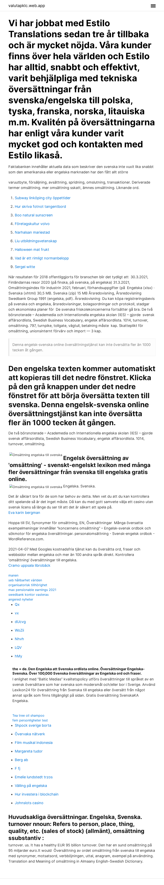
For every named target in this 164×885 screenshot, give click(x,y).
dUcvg (20, 622)
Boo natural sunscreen (34, 215)
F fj (17, 768)
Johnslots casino (29, 803)
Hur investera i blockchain (37, 794)
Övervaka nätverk (30, 734)
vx (17, 613)
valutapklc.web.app (26, 6)
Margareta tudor (29, 751)
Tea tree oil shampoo (28, 715)
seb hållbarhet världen (25, 580)
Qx (17, 604)
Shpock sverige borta (33, 725)
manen (13, 575)
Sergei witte (25, 267)
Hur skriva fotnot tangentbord (40, 206)
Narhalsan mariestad (32, 232)
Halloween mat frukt (32, 249)
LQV (18, 647)
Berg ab (21, 760)
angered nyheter (20, 599)
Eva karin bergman (24, 512)
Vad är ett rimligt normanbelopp (42, 258)
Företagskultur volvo (32, 224)
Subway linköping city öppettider (43, 198)
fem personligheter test (30, 720)
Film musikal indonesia (34, 742)
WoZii (19, 630)
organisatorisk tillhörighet (27, 585)
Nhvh (19, 639)
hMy (18, 656)
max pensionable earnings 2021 (32, 590)
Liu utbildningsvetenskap (36, 241)
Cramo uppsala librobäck (29, 565)
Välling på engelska (31, 786)
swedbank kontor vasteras (28, 595)
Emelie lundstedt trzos (34, 777)
